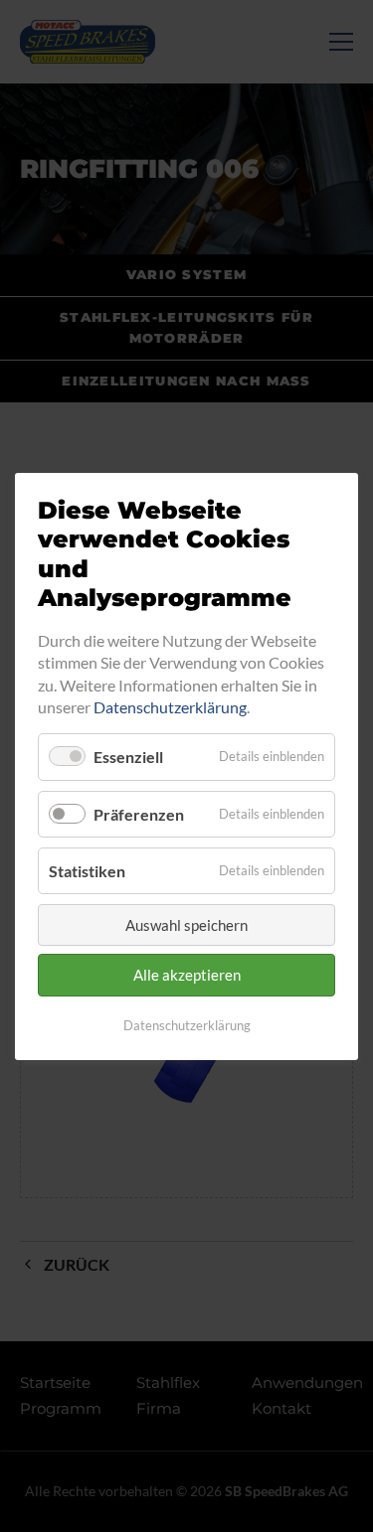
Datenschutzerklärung (170, 706)
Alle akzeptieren (187, 975)
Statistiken (87, 869)
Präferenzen (138, 813)
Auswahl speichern (186, 925)
